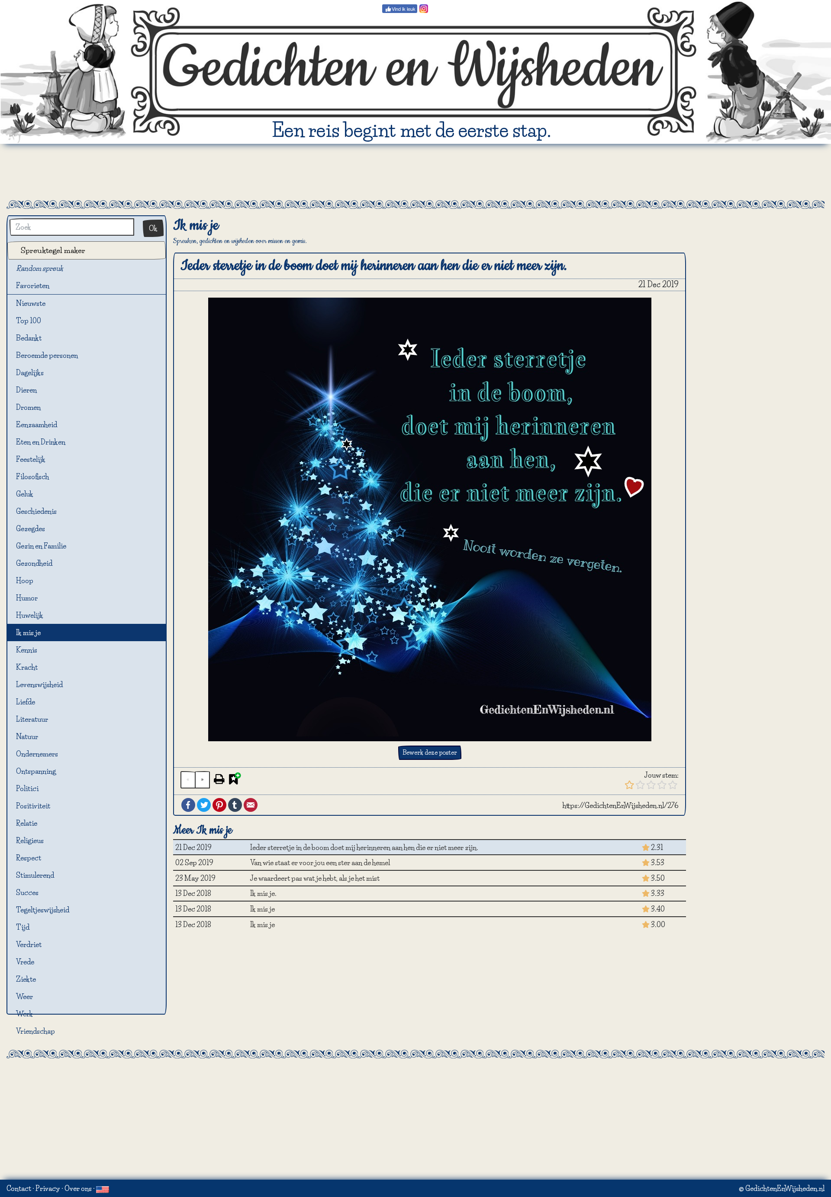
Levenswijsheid (39, 684)
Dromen (28, 407)
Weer (24, 996)
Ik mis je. (263, 893)
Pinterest (219, 805)
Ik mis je (28, 632)
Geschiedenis (36, 511)
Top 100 (28, 320)
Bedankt (29, 338)
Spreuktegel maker (53, 250)
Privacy (47, 1188)
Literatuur (32, 719)
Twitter (204, 805)
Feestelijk (30, 459)
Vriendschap (35, 1031)
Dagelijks (30, 372)
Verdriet (29, 944)
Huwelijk (29, 615)
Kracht (27, 667)
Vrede (25, 961)
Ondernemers (37, 753)
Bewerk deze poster (430, 752)
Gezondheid (34, 563)
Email (251, 805)
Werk (24, 1013)
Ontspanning (36, 771)
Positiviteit (33, 805)
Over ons (78, 1188)
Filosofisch (32, 476)
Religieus (30, 840)
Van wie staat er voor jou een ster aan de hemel (320, 862)
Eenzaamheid (36, 424)
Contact (18, 1188)
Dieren (26, 390)
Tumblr (235, 805)
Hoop (24, 580)
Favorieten (36, 285)
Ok (153, 228)
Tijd (22, 927)
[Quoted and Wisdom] (102, 1188)
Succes (27, 892)
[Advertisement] (415, 172)
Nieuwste (30, 303)
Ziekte (26, 979)
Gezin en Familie (41, 546)
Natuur (27, 736)
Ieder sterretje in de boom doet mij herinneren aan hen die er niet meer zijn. (364, 847)
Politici (27, 788)
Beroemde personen (47, 355)
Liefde (25, 701)
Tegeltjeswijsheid (42, 909)
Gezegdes (30, 528)
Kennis (26, 650)
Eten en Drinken (40, 442)
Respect (28, 857)
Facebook (188, 805)
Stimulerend (35, 875)
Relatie (26, 823)
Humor (27, 598)
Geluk (24, 494)
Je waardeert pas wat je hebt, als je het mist (315, 878)
